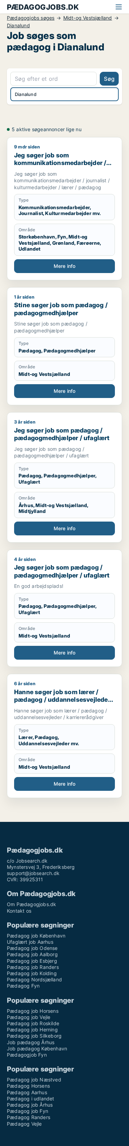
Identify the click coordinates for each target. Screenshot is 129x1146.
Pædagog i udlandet (30, 1098)
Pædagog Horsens (28, 1086)
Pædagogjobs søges (30, 18)
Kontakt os (19, 911)
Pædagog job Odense (32, 948)
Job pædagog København (37, 1048)
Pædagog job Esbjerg (32, 961)
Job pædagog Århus (30, 1042)
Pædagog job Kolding (32, 973)
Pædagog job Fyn (27, 1111)
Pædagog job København (36, 936)
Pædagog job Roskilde (33, 1023)
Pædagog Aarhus (27, 1092)
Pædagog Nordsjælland (34, 979)
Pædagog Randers (28, 1117)
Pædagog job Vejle (28, 1017)
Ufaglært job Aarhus (30, 942)
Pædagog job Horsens (32, 1011)
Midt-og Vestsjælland (87, 18)
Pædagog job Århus (30, 1105)
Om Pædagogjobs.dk (31, 904)
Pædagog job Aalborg (32, 954)
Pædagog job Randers (33, 967)
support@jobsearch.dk (33, 873)
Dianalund (18, 25)
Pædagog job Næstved (34, 1079)
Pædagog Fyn (23, 986)
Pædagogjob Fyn (27, 1055)
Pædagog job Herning (32, 1029)
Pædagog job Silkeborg (34, 1036)
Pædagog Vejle (24, 1124)
